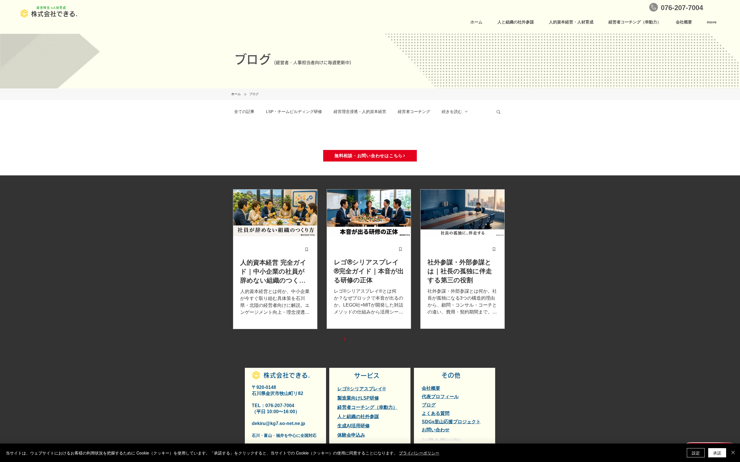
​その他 (450, 375)
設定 (696, 453)
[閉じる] (733, 452)
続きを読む (452, 111)
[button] (498, 112)
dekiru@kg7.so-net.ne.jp (278, 423)
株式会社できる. (54, 14)
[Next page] (405, 339)
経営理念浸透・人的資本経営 (360, 111)
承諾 (717, 453)
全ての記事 (244, 111)
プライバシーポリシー (419, 453)
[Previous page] (332, 339)
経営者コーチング (414, 111)
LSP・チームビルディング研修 (294, 111)
